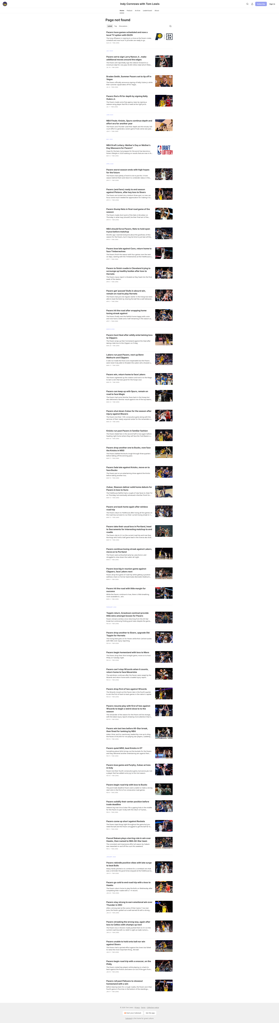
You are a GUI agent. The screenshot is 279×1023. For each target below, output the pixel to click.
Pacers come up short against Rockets (125, 821)
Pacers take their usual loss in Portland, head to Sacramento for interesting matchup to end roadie (129, 529)
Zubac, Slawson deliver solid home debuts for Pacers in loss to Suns (129, 488)
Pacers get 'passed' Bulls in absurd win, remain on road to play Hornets (126, 292)
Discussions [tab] (123, 26)
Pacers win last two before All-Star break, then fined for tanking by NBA (127, 730)
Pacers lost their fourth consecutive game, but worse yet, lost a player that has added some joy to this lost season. (129, 772)
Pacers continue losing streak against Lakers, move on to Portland (129, 550)
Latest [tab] (110, 26)
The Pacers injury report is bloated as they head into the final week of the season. (129, 278)
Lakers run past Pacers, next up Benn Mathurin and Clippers (125, 356)
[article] (139, 39)
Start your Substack (133, 1013)
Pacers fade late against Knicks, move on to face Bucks (128, 468)
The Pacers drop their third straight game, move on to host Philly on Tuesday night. (128, 656)
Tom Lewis (115, 43)
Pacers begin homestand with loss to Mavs (127, 652)
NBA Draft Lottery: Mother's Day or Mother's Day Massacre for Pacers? (128, 146)
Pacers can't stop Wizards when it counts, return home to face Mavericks (127, 670)
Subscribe (261, 4)
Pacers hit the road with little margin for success (126, 590)
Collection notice (153, 1007)
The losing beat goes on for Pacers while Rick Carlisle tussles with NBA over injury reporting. (129, 639)
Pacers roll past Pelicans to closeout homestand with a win (124, 982)
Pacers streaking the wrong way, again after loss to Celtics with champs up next (128, 923)
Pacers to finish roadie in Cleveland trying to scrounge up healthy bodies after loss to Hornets (128, 271)
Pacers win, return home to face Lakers (125, 374)
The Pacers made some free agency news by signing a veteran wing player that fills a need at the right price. (126, 103)
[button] (121, 10)
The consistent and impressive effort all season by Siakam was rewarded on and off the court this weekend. (128, 845)
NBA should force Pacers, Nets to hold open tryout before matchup (128, 230)
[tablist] (117, 26)
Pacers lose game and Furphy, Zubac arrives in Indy (128, 766)
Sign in (272, 4)
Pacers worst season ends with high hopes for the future (127, 171)
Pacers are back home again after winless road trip (127, 508)
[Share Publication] (252, 4)
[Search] (247, 4)
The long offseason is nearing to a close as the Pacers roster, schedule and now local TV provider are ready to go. (128, 39)
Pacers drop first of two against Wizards (126, 689)
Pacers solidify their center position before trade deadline (127, 803)
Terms (143, 1007)
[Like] (107, 45)
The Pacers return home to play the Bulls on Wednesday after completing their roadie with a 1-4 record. (129, 889)
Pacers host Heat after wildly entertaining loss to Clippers (129, 336)
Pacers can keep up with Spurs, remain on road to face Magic (127, 392)
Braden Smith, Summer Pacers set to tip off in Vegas (128, 78)
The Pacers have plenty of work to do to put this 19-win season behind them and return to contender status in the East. (128, 176)
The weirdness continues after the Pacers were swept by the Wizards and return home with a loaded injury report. (128, 676)
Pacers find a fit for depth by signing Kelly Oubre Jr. (127, 97)
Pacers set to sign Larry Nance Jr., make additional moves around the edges (126, 58)
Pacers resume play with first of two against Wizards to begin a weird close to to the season (128, 709)
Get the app (150, 1013)
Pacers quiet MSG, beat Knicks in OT (124, 748)
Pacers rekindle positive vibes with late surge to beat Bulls (129, 864)
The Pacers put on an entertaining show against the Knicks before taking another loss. (128, 474)
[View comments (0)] (122, 70)
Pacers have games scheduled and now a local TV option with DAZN (127, 33)
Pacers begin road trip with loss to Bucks (126, 785)
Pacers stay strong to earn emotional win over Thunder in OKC (129, 903)
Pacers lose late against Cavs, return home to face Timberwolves (129, 250)
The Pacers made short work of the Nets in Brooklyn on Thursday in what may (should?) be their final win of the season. (127, 216)
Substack (128, 1018)
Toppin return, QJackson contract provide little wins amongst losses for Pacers (127, 614)
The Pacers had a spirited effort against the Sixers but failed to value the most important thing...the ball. (128, 948)
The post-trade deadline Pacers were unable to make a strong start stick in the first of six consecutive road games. (129, 789)
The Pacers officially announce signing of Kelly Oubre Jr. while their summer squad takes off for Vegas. (129, 83)
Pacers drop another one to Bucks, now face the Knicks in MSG (128, 449)
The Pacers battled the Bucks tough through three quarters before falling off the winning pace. (128, 454)
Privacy (137, 1007)
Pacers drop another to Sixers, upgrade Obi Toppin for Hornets (128, 634)
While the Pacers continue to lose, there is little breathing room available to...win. (127, 595)
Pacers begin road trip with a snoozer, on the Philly (128, 962)
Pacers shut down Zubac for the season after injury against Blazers (128, 412)
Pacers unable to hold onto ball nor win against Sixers (125, 943)
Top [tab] (115, 26)
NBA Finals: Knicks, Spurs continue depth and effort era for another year (129, 122)
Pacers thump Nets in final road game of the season (128, 210)
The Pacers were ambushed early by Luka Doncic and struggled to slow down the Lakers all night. (126, 556)
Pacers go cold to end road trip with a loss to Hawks (128, 884)
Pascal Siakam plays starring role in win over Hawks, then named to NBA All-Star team (128, 839)
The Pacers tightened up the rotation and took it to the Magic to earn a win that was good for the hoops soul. (129, 378)
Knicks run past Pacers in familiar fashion (127, 431)
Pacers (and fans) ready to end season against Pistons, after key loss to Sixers (126, 191)
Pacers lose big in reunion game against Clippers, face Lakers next (126, 570)
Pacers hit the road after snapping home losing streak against (126, 312)
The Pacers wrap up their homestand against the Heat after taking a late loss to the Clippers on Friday (128, 342)
